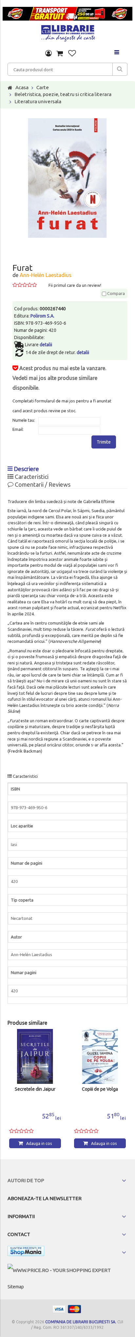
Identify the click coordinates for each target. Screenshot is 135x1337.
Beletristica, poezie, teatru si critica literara (62, 94)
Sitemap (16, 1286)
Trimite (104, 442)
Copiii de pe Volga (100, 1089)
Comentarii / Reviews (41, 484)
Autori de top (26, 1180)
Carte (42, 87)
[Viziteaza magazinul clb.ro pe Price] (59, 1270)
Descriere (25, 468)
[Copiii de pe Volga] (99, 1056)
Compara (115, 293)
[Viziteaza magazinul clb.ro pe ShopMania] (26, 1252)
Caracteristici (30, 476)
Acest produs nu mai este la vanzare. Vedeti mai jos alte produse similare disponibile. (59, 378)
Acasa (22, 87)
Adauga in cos (39, 1143)
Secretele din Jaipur (35, 1089)
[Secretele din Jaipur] (35, 1056)
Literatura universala (37, 101)
